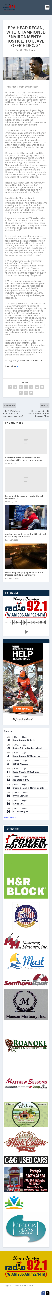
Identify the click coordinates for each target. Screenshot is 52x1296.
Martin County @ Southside (26, 771)
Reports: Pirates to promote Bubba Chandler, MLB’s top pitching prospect (24, 458)
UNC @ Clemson (20, 795)
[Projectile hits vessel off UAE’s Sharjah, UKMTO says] (26, 479)
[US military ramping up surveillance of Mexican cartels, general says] (26, 556)
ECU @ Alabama (20, 764)
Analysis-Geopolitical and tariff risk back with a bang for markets (26, 535)
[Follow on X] (47, 1293)
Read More (10, 366)
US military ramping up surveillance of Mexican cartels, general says (24, 573)
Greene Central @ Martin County (28, 787)
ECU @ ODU (18, 803)
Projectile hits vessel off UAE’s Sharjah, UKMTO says (24, 497)
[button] (26, 632)
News (33, 50)
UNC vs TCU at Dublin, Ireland (27, 748)
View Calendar (10, 817)
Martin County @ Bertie (24, 740)
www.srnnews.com (33, 360)
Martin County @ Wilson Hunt (27, 756)
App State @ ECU (21, 779)
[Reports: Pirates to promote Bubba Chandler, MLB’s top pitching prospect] (26, 441)
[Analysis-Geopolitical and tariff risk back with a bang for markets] (26, 517)
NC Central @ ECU (21, 811)
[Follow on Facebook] (43, 1293)
